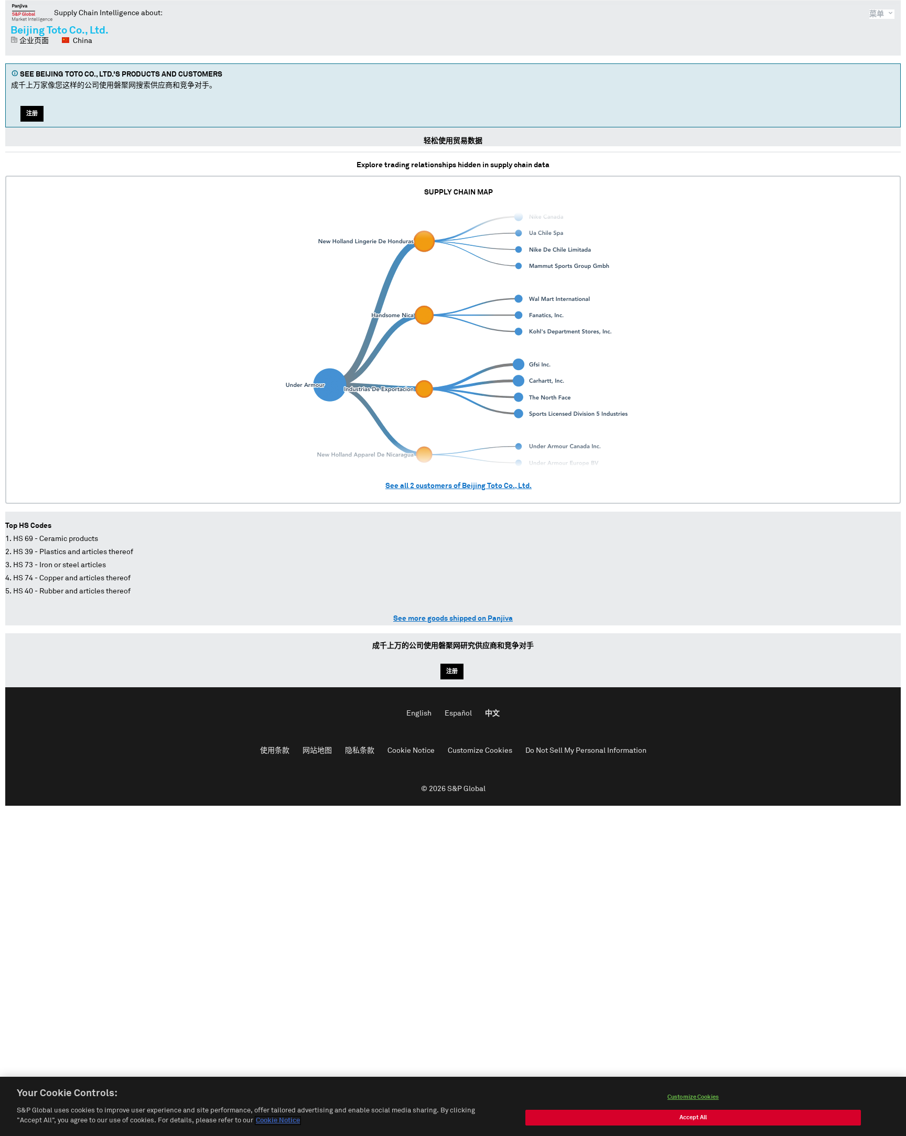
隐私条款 (359, 750)
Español (458, 713)
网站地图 (317, 750)
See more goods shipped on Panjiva (453, 618)
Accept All (693, 1117)
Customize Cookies (480, 750)
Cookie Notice (411, 750)
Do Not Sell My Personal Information (585, 750)
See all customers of (458, 486)
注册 (32, 113)
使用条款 (274, 750)
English (419, 713)
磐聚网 (32, 12)
